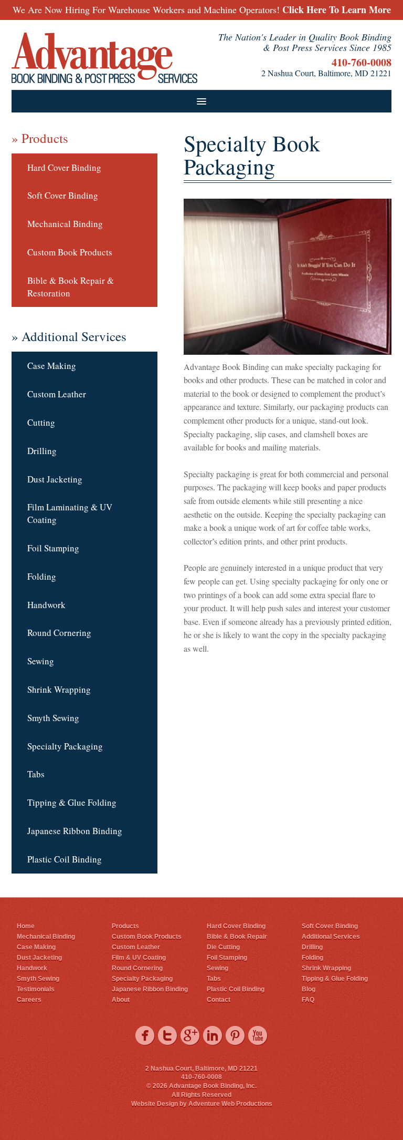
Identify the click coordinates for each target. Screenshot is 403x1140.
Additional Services (331, 936)
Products (125, 926)
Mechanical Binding (65, 224)
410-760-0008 (361, 62)
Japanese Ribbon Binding (74, 831)
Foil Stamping (53, 548)
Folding (41, 576)
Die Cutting (223, 947)
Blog (308, 989)
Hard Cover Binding (64, 167)
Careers (29, 999)
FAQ (308, 999)
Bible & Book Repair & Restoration (70, 286)
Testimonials (36, 989)
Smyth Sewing (53, 718)
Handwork (46, 605)
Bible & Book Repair (237, 936)
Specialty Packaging (65, 746)
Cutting (41, 422)
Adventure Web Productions (230, 1103)
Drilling (42, 451)
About (121, 999)
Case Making (51, 366)
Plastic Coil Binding (64, 859)
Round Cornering (59, 633)
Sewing (40, 661)
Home (26, 926)
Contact (218, 999)
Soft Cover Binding (62, 195)
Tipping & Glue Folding (71, 802)
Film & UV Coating (139, 957)
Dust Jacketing (54, 479)
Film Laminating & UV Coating (69, 513)
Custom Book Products (69, 252)
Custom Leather (56, 394)
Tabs (36, 774)
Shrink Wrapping (59, 689)
